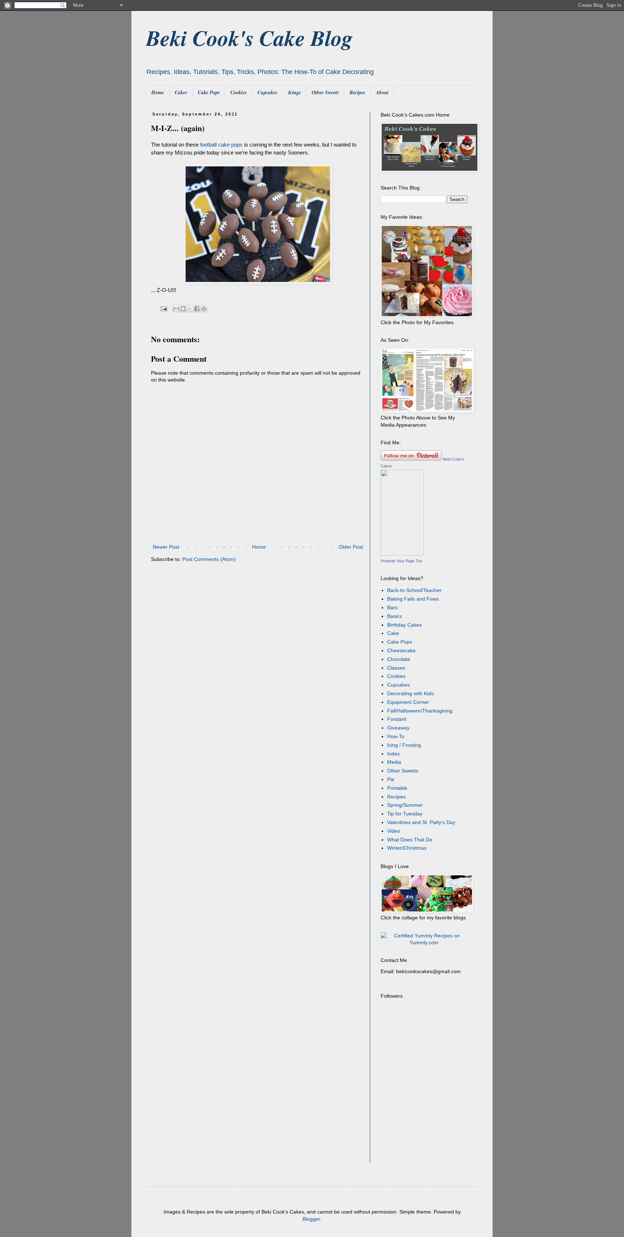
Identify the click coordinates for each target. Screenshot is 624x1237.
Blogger (311, 1219)
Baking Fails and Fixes (413, 599)
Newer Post (166, 547)
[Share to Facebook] (196, 308)
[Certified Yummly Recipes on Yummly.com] (424, 942)
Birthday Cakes (404, 625)
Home (157, 92)
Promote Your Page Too (401, 561)
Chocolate (398, 659)
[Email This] (176, 308)
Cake (393, 633)
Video (393, 831)
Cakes (181, 92)
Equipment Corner (408, 702)
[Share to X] (190, 308)
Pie (390, 779)
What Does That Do (409, 839)
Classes (396, 668)
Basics (394, 616)
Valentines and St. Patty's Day (421, 822)
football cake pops (221, 144)
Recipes (357, 92)
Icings (294, 92)
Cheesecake (401, 650)
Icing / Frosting (404, 745)
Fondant (396, 719)
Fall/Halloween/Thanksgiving (419, 711)
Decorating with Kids (410, 693)
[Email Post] (164, 308)
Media (394, 762)
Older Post (351, 547)
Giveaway (398, 728)
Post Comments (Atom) (209, 559)
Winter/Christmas (406, 848)
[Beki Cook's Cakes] (402, 554)
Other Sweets (325, 92)
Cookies (238, 92)
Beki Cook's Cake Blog (249, 37)
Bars (392, 607)
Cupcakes (267, 92)
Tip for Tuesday (404, 813)
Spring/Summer (405, 805)
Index (393, 754)
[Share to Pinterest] (203, 308)
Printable (397, 788)
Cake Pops (209, 92)
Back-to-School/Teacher (414, 590)
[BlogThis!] (183, 308)
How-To (395, 736)
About (382, 92)
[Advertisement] (426, 1116)
